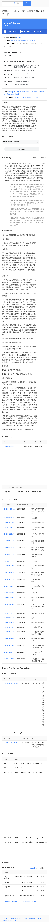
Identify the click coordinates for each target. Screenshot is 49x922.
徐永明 (12, 40)
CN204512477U (9, 613)
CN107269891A (9, 446)
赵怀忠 (29, 40)
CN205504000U (9, 627)
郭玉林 (23, 40)
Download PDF (12, 31)
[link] (6, 877)
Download (31, 868)
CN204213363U (9, 518)
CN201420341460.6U (11, 683)
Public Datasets (29, 919)
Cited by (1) (11, 92)
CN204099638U (9, 632)
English (18, 37)
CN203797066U (9, 586)
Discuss (35, 97)
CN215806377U (9, 572)
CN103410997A (9, 509)
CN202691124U (9, 527)
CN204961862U (9, 638)
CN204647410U (9, 547)
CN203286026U (9, 541)
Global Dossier (27, 97)
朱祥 (33, 40)
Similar (38, 31)
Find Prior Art (26, 31)
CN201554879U (9, 593)
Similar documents (31, 92)
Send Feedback (15, 919)
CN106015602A (9, 597)
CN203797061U (9, 522)
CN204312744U (9, 618)
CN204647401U (9, 659)
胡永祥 (18, 40)
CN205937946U (9, 604)
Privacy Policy (7, 920)
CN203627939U (9, 652)
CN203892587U (9, 566)
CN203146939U (9, 579)
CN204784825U (9, 622)
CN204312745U (9, 561)
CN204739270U (9, 554)
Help (16, 920)
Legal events (20, 92)
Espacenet (17, 97)
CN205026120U (9, 534)
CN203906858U (9, 645)
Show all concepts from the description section (20, 901)
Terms (40, 919)
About (5, 919)
